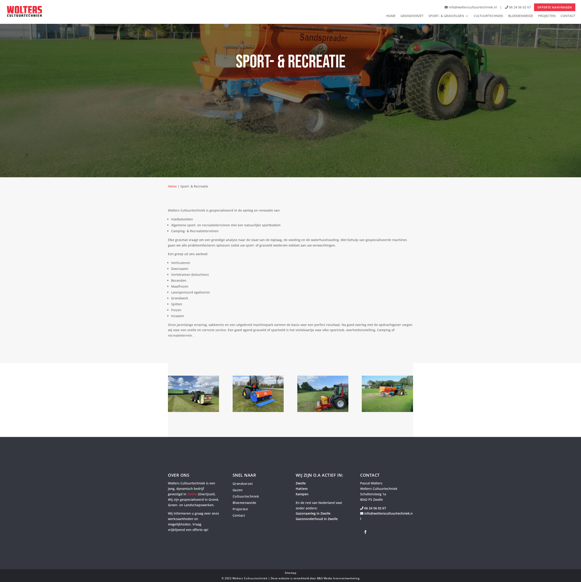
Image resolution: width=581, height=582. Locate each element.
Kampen (302, 494)
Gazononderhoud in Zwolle (317, 519)
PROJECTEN (547, 16)
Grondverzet (243, 483)
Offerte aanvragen (554, 7)
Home (172, 186)
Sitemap (290, 573)
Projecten (240, 509)
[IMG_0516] (193, 411)
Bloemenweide (244, 503)
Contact (239, 515)
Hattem (302, 488)
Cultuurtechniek (246, 496)
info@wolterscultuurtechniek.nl (473, 7)
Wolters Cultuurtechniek (250, 578)
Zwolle (192, 494)
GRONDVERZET (412, 16)
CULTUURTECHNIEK (488, 16)
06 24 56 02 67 (519, 7)
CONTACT (568, 16)
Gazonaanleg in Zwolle (313, 513)
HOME (391, 16)
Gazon (238, 490)
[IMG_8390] (322, 411)
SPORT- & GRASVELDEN (446, 16)
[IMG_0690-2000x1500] (258, 411)
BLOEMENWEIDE (520, 16)
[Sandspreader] (387, 411)
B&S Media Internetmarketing (338, 578)
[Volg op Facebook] (365, 532)
